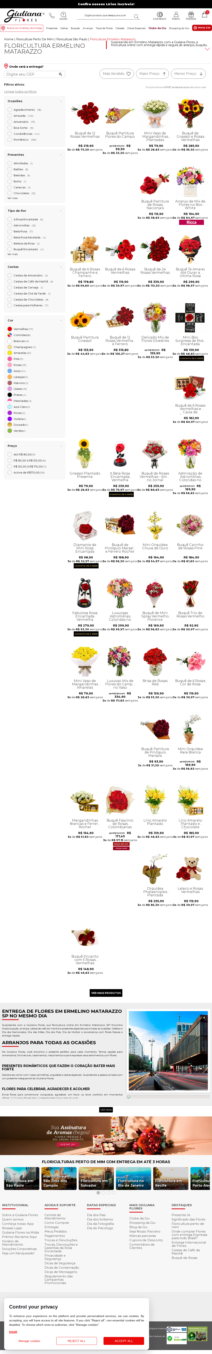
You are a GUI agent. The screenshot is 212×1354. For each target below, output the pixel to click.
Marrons (21, 383)
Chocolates (25, 193)
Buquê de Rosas (184, 1258)
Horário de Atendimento (12, 1242)
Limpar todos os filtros (20, 91)
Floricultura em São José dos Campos (57, 1180)
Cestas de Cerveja (28, 287)
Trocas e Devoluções (61, 1240)
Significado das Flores (188, 1219)
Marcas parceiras (142, 1236)
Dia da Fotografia (100, 1224)
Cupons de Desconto (146, 1240)
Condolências (27, 133)
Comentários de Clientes (142, 1246)
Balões (21, 169)
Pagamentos (55, 1236)
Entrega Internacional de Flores (189, 1244)
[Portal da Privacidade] (177, 1331)
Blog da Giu (138, 1227)
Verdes (20, 430)
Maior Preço (149, 74)
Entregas (52, 1227)
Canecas (22, 187)
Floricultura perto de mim (188, 1225)
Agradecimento (27, 109)
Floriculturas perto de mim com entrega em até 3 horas (106, 1162)
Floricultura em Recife (168, 1183)
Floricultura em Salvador (94, 1183)
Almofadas (23, 163)
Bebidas (22, 175)
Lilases (20, 388)
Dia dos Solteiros (100, 1219)
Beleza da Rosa (27, 243)
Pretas (20, 394)
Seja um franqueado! (18, 1253)
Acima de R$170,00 (29, 472)
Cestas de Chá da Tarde (32, 293)
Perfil (176, 18)
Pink (18, 359)
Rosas (20, 365)
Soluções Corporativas (19, 1249)
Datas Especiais (136, 28)
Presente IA (181, 1215)
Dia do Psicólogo (100, 1228)
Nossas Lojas (12, 1228)
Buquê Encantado (29, 249)
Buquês (75, 28)
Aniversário (24, 121)
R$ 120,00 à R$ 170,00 (30, 466)
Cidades (119, 28)
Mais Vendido (113, 74)
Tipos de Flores (104, 28)
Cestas (64, 28)
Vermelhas (23, 329)
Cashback (159, 18)
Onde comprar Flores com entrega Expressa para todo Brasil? (189, 1234)
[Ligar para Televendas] (52, 15)
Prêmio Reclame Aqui (19, 1237)
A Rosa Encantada (28, 219)
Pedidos (191, 18)
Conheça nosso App (18, 1224)
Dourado (21, 424)
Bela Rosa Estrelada (30, 237)
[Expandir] (207, 49)
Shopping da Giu (179, 28)
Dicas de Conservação (62, 1267)
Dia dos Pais (96, 1215)
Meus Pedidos (56, 1231)
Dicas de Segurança (60, 1263)
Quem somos (12, 1219)
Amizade (23, 115)
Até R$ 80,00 (24, 454)
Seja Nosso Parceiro (144, 1231)
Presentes (52, 28)
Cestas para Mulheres (31, 305)
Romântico (25, 139)
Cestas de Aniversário (31, 275)
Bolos (20, 181)
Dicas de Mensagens (61, 1272)
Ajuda (63, 18)
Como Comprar (57, 1223)
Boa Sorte (24, 127)
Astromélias (25, 225)
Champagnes (25, 347)
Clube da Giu (157, 28)
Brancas (21, 341)
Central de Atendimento (55, 1216)
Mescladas (22, 400)
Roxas (19, 413)
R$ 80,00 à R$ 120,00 (30, 460)
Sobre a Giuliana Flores (20, 1215)
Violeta (20, 419)
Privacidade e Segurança (55, 1257)
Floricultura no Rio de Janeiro (131, 1183)
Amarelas (22, 352)
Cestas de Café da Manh (33, 281)
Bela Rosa (23, 231)
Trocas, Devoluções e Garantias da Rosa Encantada (61, 1247)
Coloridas (22, 335)
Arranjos (88, 28)
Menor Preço (185, 74)
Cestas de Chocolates (31, 299)
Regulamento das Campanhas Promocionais (59, 1279)
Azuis (20, 371)
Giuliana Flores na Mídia (20, 1232)
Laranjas (21, 377)
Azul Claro (22, 406)
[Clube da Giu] (106, 1154)
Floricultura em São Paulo (19, 1183)
